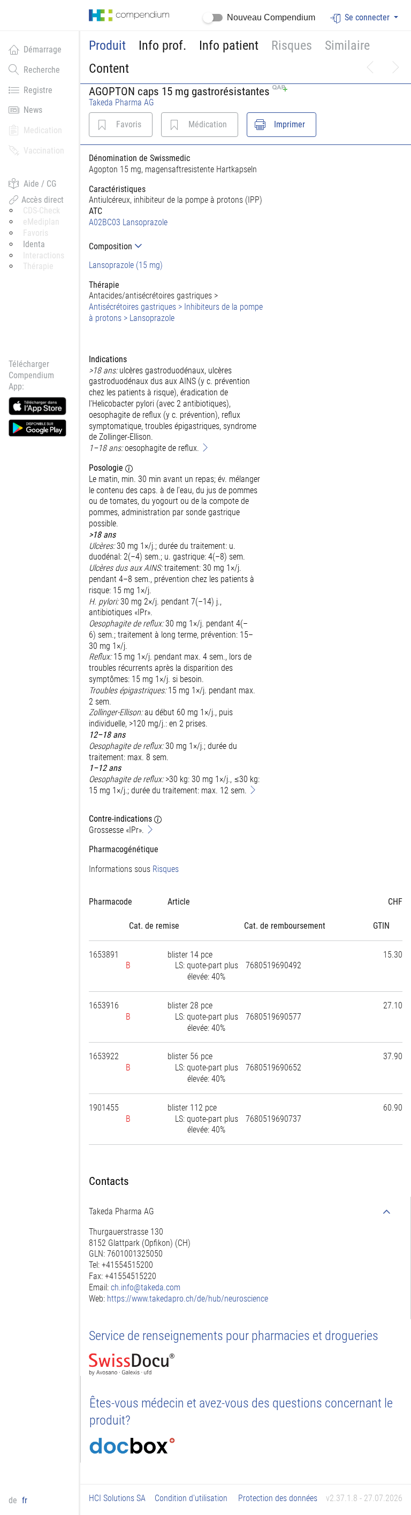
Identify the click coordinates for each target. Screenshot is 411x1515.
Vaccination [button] (44, 151)
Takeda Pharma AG (121, 102)
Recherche (42, 70)
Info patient (228, 45)
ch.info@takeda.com (145, 1287)
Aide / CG (40, 184)
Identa (34, 244)
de (14, 1500)
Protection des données (277, 1498)
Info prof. (162, 45)
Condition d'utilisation (191, 1498)
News (33, 110)
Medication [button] (43, 130)
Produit (107, 45)
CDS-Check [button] (41, 210)
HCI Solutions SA (117, 1498)
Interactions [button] (43, 255)
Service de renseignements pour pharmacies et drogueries (233, 1335)
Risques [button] (291, 45)
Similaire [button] (347, 45)
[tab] (177, 246)
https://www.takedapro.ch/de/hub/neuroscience (187, 1299)
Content (109, 68)
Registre (38, 90)
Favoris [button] (35, 233)
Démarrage (43, 49)
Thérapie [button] (38, 266)
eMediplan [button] (41, 222)
